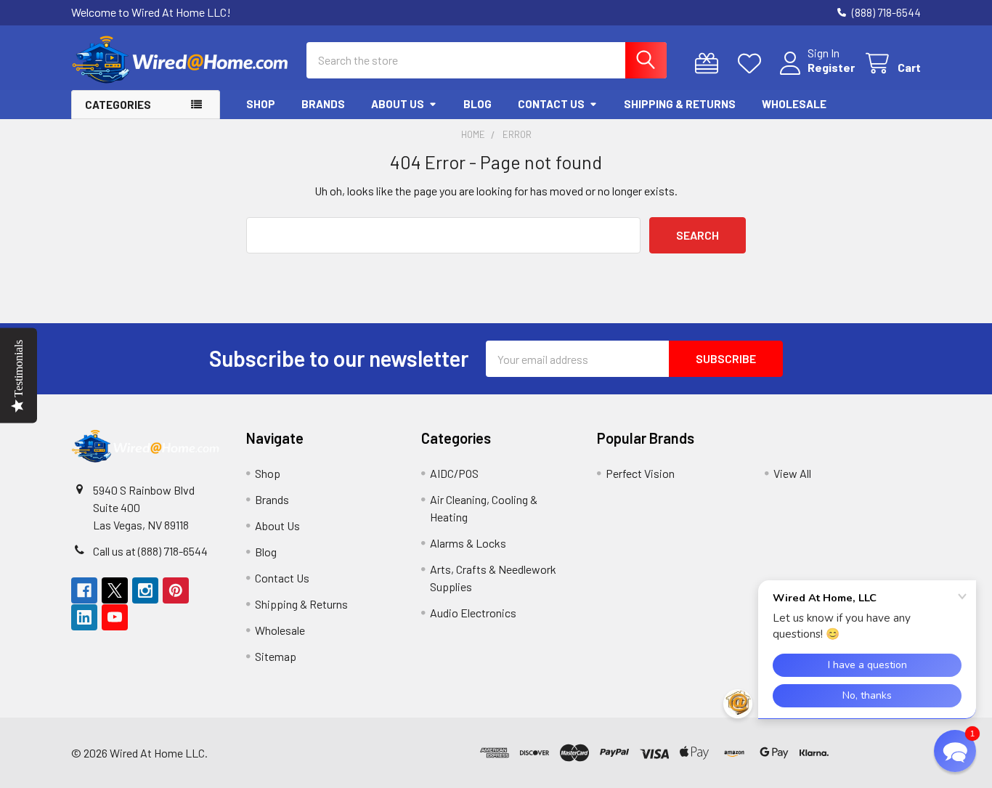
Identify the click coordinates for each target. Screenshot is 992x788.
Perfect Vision (640, 473)
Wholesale (794, 103)
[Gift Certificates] (710, 63)
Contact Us (551, 103)
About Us (397, 103)
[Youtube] (115, 617)
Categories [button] (118, 104)
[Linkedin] (84, 617)
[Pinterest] (176, 590)
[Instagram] (145, 590)
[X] (115, 590)
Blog (477, 103)
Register (831, 67)
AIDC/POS (454, 473)
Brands (323, 103)
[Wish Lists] (753, 63)
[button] (877, 752)
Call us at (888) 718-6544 (150, 551)
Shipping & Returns (680, 103)
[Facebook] (84, 590)
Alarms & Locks (468, 543)
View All (792, 473)
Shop (260, 103)
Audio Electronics (473, 613)
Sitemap (275, 656)
